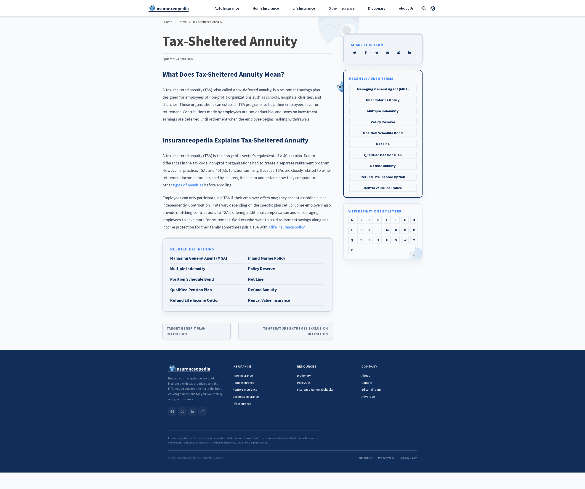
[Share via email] (387, 52)
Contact (367, 383)
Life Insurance (303, 8)
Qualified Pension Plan (383, 155)
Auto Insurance (227, 8)
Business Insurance (246, 397)
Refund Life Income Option (383, 177)
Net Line (383, 144)
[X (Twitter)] (182, 411)
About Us (406, 8)
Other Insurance (341, 8)
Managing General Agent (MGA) (383, 89)
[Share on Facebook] (365, 52)
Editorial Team (371, 389)
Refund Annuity (383, 166)
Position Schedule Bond (383, 133)
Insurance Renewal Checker (316, 389)
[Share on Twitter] (354, 52)
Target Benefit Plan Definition (186, 331)
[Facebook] (172, 411)
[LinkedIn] (192, 411)
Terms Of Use (365, 457)
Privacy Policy (386, 457)
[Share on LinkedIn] (409, 52)
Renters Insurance (245, 389)
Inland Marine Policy (382, 100)
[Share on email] (398, 52)
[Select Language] (432, 8)
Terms (182, 22)
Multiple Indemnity (383, 111)
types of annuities (188, 185)
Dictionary (376, 8)
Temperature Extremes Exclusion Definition (295, 331)
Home (168, 22)
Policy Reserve (383, 122)
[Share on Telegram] (376, 52)
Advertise (368, 397)
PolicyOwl (304, 383)
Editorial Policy (408, 457)
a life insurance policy (286, 227)
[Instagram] (202, 411)
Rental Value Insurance (383, 187)
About (366, 375)
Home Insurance (266, 8)
